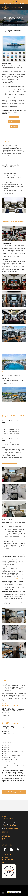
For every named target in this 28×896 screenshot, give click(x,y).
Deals (3, 838)
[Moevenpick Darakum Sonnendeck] (16, 56)
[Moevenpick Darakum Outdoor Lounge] (4, 56)
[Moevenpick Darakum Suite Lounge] (20, 60)
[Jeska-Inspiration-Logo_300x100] (11, 7)
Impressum (5, 857)
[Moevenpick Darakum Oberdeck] (8, 56)
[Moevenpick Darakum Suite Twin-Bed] (24, 60)
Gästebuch (4, 839)
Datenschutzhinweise (7, 859)
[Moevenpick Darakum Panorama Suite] (12, 60)
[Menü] (24, 7)
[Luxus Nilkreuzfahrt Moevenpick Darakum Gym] (20, 56)
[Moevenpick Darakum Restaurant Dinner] (16, 53)
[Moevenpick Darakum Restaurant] (12, 53)
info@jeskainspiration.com (12, 828)
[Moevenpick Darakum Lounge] (24, 53)
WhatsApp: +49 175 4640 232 (9, 825)
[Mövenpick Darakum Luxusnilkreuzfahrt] (14, 44)
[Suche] (20, 7)
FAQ (3, 862)
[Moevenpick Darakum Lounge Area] (20, 53)
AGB (3, 860)
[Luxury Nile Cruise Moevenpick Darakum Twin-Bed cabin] (8, 60)
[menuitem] (20, 7)
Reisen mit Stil (5, 835)
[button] (2, 893)
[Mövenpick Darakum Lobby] (8, 53)
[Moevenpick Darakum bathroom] (4, 60)
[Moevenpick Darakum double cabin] (24, 56)
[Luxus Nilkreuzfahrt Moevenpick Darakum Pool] (12, 56)
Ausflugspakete (6, 836)
